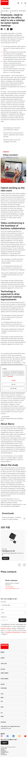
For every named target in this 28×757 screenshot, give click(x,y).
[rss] (19, 736)
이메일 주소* (4, 616)
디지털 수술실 (4, 688)
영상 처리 (3, 684)
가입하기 (22, 620)
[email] (11, 29)
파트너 (2, 706)
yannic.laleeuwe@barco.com (12, 588)
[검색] (22, 3)
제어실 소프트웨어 (4, 678)
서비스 (2, 693)
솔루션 (2, 697)
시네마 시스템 (4, 663)
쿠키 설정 (13, 380)
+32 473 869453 (9, 587)
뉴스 (2, 712)
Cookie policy (10, 376)
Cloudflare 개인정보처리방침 (13, 632)
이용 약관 (23, 632)
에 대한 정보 (3, 722)
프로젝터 (2, 657)
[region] (13, 378)
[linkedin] (8, 29)
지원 (2, 701)
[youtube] (25, 736)
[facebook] (2, 29)
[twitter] (5, 29)
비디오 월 (3, 669)
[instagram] (2, 736)
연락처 (2, 716)
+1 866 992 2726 (6, 728)
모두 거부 (13, 384)
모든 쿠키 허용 (13, 388)
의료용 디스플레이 (4, 672)
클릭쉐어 (2, 652)
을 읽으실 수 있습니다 (6, 628)
